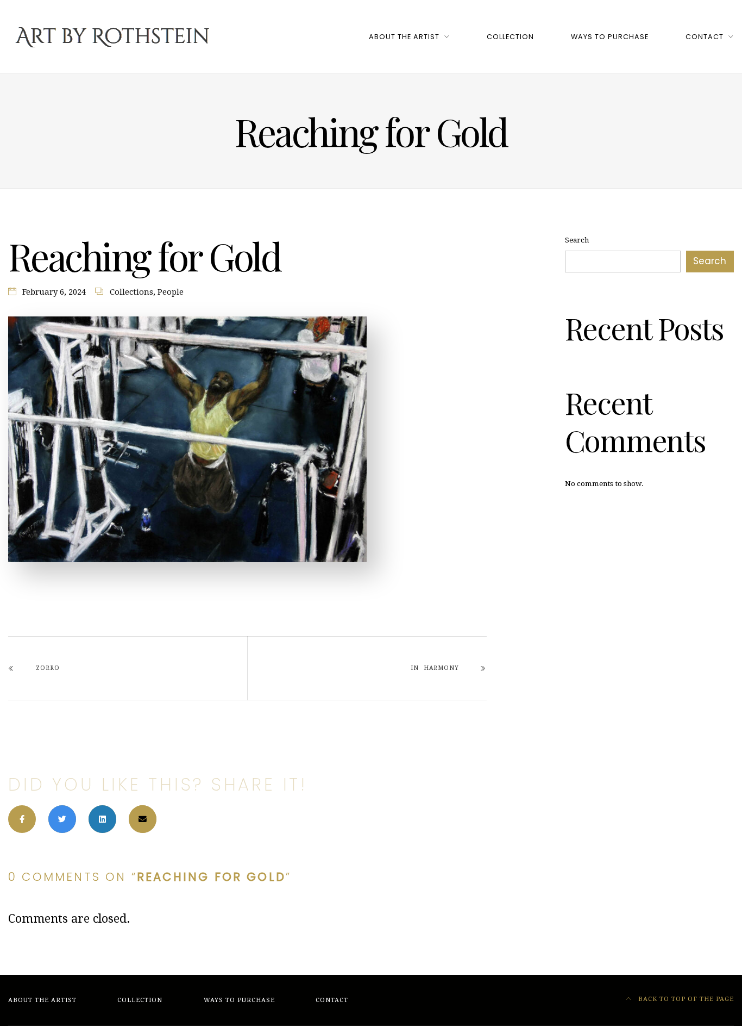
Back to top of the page (685, 999)
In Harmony (434, 667)
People (171, 292)
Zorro (48, 667)
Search (577, 240)
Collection (510, 36)
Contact (705, 36)
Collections (131, 292)
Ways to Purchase (610, 36)
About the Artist (404, 36)
